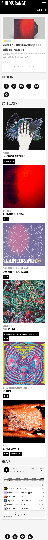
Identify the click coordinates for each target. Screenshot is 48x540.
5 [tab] (30, 67)
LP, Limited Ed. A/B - (10, 334)
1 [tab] (14, 67)
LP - (5, 338)
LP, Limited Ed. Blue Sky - (28, 334)
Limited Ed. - (15, 453)
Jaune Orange (13, 4)
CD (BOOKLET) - (8, 161)
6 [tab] (33, 67)
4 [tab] (26, 67)
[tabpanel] (24, 37)
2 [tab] (18, 67)
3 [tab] (22, 67)
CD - (5, 219)
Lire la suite (6, 62)
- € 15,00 (42, 10)
